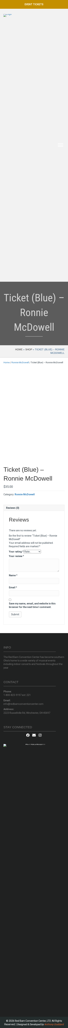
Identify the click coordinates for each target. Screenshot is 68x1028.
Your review (16, 556)
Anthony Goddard (54, 1024)
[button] (34, 4)
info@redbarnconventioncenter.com (23, 704)
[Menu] (60, 145)
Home (18, 349)
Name (13, 575)
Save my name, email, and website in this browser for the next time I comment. (32, 605)
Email (13, 587)
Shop (28, 349)
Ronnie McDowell (20, 362)
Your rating (16, 551)
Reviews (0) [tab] (12, 507)
